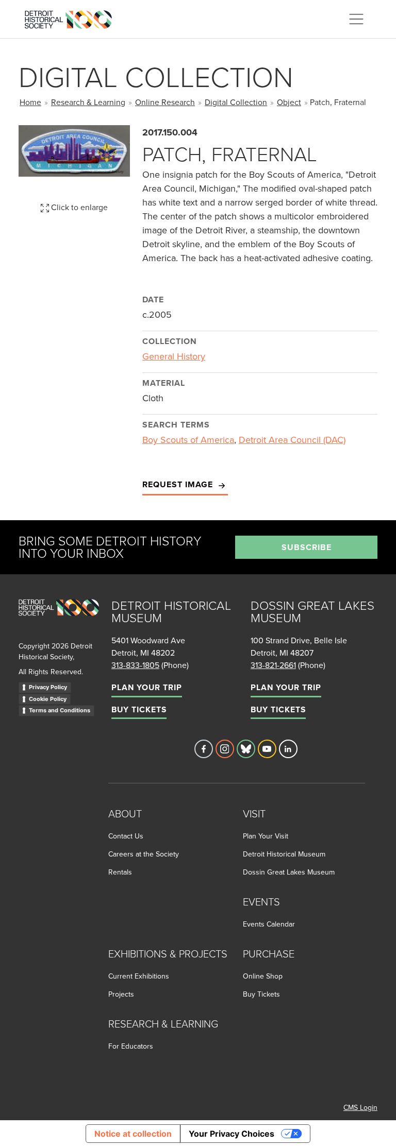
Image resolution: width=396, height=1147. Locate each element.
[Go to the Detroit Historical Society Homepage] (72, 17)
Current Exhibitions (138, 976)
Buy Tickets (139, 709)
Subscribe (307, 547)
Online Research (165, 102)
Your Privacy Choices (231, 1133)
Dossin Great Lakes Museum (289, 872)
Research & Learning (88, 102)
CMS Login (360, 1107)
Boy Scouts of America (188, 439)
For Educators (130, 1046)
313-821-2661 (273, 665)
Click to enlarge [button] (78, 207)
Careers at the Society (143, 854)
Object (289, 102)
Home (30, 102)
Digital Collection (236, 102)
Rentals (120, 872)
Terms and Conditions (59, 710)
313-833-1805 (135, 665)
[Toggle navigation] (356, 19)
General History (173, 356)
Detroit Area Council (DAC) (292, 439)
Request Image (179, 484)
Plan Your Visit (265, 836)
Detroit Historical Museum (284, 854)
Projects (121, 994)
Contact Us (125, 836)
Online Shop (263, 976)
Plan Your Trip (146, 687)
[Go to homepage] (59, 618)
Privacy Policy (48, 687)
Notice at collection (133, 1133)
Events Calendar (269, 924)
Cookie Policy (48, 699)
